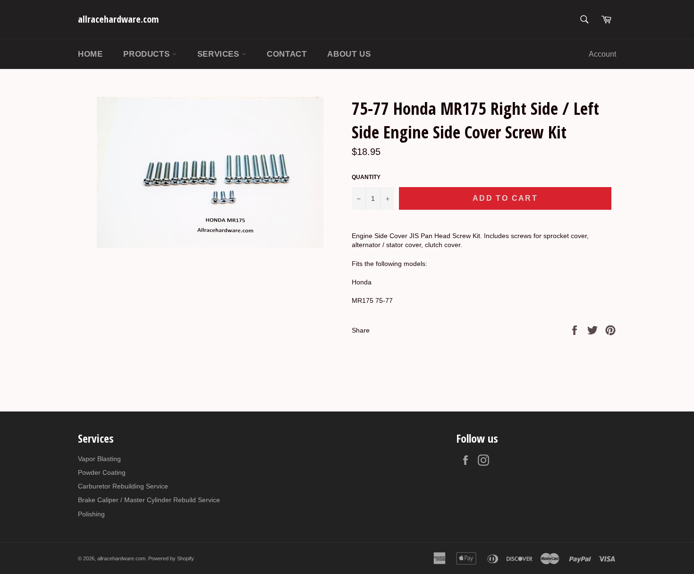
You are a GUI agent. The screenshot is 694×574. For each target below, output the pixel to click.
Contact (286, 54)
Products (147, 54)
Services (219, 54)
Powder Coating (102, 472)
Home (90, 54)
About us (349, 54)
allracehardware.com (118, 19)
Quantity (366, 177)
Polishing (91, 514)
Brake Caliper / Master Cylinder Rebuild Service (149, 500)
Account (602, 54)
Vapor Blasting (99, 459)
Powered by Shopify (171, 558)
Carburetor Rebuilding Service (123, 486)
